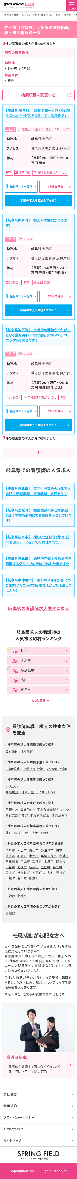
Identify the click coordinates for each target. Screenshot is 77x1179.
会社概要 (10, 1094)
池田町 (37, 873)
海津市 (22, 867)
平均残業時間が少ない (53, 809)
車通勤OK (28, 809)
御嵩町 (34, 878)
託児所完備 (60, 815)
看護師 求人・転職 (51, 14)
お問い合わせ (13, 1129)
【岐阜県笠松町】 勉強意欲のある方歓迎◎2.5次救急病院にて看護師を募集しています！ (38, 515)
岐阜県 (67, 14)
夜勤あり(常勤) (33, 769)
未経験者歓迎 (39, 815)
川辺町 (10, 878)
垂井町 (10, 873)
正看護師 (12, 751)
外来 (9, 833)
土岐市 (64, 856)
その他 (44, 833)
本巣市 (49, 861)
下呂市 (10, 867)
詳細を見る (55, 186)
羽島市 (22, 856)
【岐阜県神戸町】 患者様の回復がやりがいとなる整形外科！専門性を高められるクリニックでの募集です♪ (38, 335)
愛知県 (10, 913)
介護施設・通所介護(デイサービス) (30, 792)
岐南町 (34, 867)
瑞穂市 (37, 861)
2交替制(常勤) (57, 769)
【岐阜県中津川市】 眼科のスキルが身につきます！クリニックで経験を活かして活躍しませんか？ (38, 585)
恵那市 (34, 856)
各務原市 (12, 861)
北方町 (49, 873)
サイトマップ (12, 1141)
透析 (35, 833)
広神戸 (10, 896)
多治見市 (47, 850)
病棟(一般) (22, 833)
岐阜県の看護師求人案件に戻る (38, 608)
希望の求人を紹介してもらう (38, 200)
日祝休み (12, 809)
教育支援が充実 (17, 815)
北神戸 (22, 896)
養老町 (57, 867)
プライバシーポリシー (19, 1118)
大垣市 (22, 850)
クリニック (13, 786)
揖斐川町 (23, 873)
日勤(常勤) (13, 769)
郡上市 (60, 861)
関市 (59, 850)
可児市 (25, 861)
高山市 (34, 850)
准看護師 (27, 751)
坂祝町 (60, 873)
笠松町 (45, 867)
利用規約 (10, 1106)
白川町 (22, 878)
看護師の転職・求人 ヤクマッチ (20, 14)
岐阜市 (10, 850)
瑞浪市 (10, 856)
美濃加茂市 (49, 856)
